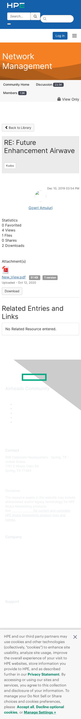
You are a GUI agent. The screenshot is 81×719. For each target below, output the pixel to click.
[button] (75, 636)
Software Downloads (20, 628)
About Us (12, 544)
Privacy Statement (43, 674)
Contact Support (17, 615)
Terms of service (17, 577)
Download (12, 291)
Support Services (18, 608)
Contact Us (13, 557)
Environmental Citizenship (24, 564)
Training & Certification (21, 622)
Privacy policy (15, 571)
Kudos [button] (10, 165)
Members (14, 93)
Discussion (49, 84)
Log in (60, 36)
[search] (35, 16)
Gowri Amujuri (41, 207)
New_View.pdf (14, 277)
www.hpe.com (22, 510)
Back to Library (19, 128)
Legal (9, 584)
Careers (11, 550)
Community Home (16, 84)
